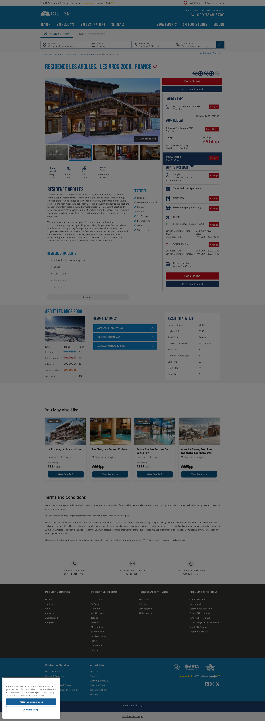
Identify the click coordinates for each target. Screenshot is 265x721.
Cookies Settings (31, 709)
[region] (31, 698)
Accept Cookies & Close (31, 701)
